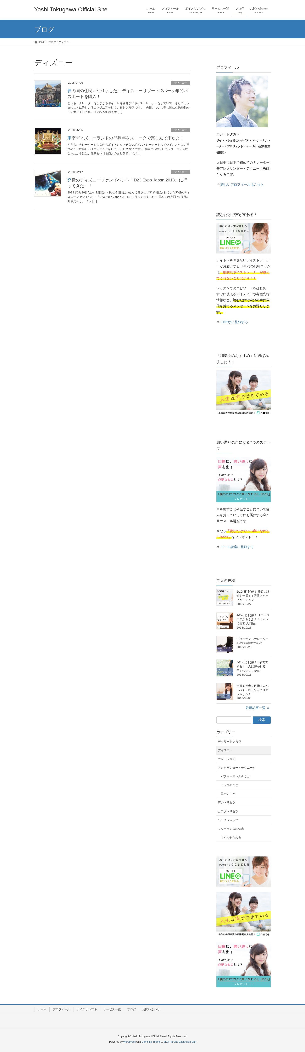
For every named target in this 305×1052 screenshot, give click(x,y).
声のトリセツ (226, 802)
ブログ (131, 1009)
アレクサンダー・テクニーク (237, 767)
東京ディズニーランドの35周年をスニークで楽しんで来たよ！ (125, 138)
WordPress (129, 1041)
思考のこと (228, 793)
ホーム (42, 1009)
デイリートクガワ (229, 741)
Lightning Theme (151, 1041)
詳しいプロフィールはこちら (242, 184)
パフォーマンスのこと (235, 776)
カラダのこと (229, 785)
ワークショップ (228, 820)
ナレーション (226, 759)
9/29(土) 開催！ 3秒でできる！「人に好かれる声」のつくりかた (252, 666)
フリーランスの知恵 (231, 828)
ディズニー (180, 82)
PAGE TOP (294, 1017)
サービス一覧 (112, 1009)
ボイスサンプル (87, 1009)
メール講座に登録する (237, 547)
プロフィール (61, 1009)
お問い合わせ (151, 1009)
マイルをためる (231, 837)
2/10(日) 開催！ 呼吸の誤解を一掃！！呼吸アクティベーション (253, 595)
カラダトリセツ (228, 811)
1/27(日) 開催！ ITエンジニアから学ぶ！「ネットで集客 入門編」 (253, 619)
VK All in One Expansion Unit (179, 1041)
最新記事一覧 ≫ (258, 708)
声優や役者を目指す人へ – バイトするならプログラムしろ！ (252, 690)
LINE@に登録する (234, 322)
